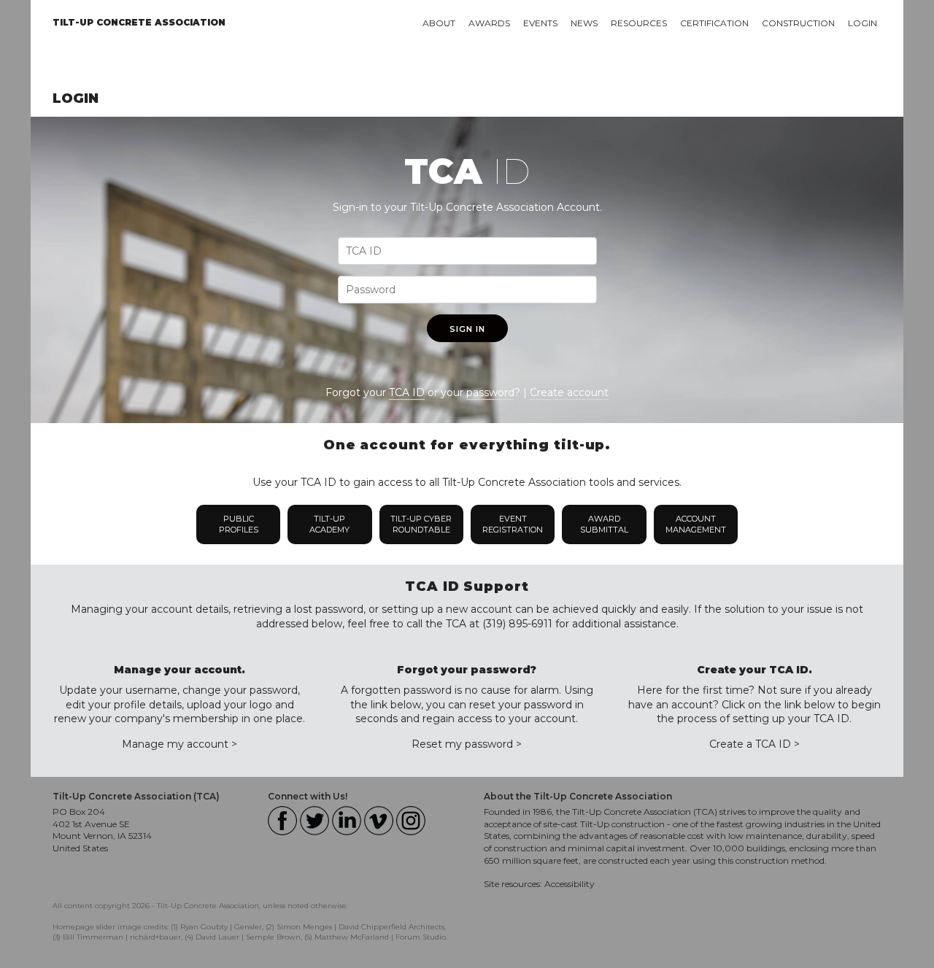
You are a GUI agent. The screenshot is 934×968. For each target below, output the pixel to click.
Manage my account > (179, 744)
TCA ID (407, 392)
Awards (489, 23)
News (584, 23)
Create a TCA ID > (754, 744)
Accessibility (569, 883)
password (490, 392)
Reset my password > (467, 744)
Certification (714, 23)
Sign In (467, 329)
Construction (798, 23)
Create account (569, 392)
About (438, 23)
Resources (639, 23)
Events (540, 23)
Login (862, 23)
